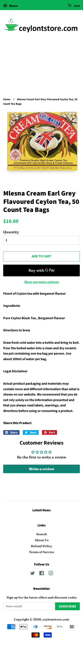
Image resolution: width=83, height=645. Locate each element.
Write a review (41, 469)
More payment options (41, 282)
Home (6, 99)
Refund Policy (41, 546)
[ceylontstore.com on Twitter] (32, 574)
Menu (13, 6)
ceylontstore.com (56, 619)
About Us (42, 540)
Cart (76, 6)
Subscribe (67, 606)
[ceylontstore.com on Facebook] (41, 574)
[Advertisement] (41, 70)
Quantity (11, 232)
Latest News (41, 510)
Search (41, 534)
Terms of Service (41, 552)
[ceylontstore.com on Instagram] (50, 574)
